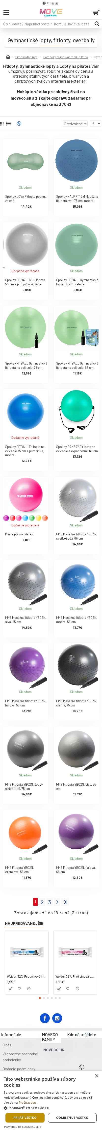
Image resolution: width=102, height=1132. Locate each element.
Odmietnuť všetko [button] (72, 1118)
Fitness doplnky (26, 57)
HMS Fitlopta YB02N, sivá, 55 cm (76, 786)
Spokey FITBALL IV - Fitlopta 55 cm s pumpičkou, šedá (25, 282)
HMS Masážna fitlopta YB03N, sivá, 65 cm (25, 620)
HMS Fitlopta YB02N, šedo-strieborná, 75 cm (24, 786)
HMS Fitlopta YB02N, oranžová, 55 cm (19, 870)
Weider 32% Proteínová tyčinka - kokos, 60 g (27, 976)
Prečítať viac (28, 1102)
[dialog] (51, 1101)
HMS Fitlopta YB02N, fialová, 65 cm (76, 870)
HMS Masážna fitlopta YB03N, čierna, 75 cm (76, 703)
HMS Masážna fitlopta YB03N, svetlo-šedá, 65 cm (76, 536)
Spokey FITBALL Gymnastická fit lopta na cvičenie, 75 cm (26, 365)
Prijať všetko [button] (25, 1118)
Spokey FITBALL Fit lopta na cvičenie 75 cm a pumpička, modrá (25, 451)
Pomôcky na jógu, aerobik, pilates (65, 57)
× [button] (96, 1076)
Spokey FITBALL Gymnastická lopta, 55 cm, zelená (77, 282)
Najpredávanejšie (24, 923)
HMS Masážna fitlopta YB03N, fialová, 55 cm (25, 703)
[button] (40, 998)
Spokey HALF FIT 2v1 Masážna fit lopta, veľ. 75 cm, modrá (77, 198)
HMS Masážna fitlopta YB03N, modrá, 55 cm (76, 620)
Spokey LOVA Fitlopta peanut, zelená (26, 198)
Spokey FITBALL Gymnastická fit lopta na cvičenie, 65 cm (77, 365)
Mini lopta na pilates (19, 534)
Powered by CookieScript (22, 1127)
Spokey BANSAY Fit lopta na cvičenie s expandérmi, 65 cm (77, 449)
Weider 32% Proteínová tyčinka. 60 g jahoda (75, 976)
